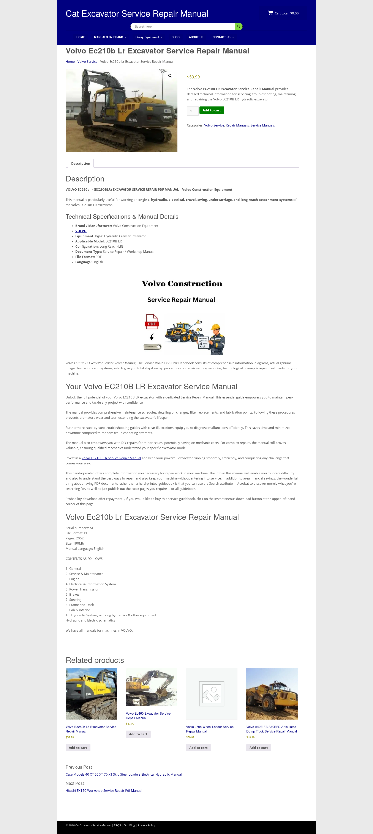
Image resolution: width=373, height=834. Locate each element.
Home (70, 61)
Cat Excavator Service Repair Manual (137, 13)
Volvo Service (87, 61)
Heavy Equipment (147, 37)
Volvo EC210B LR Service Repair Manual (111, 458)
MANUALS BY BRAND (108, 37)
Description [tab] (80, 163)
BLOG (176, 37)
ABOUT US (196, 37)
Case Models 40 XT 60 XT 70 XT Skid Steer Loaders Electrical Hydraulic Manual (124, 774)
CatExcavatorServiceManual (93, 825)
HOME (80, 37)
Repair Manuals (237, 125)
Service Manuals (263, 125)
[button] (170, 76)
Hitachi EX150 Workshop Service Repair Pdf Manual (104, 790)
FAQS (117, 825)
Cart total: (286, 13)
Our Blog (129, 825)
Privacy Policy (146, 825)
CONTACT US (222, 37)
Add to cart (212, 110)
